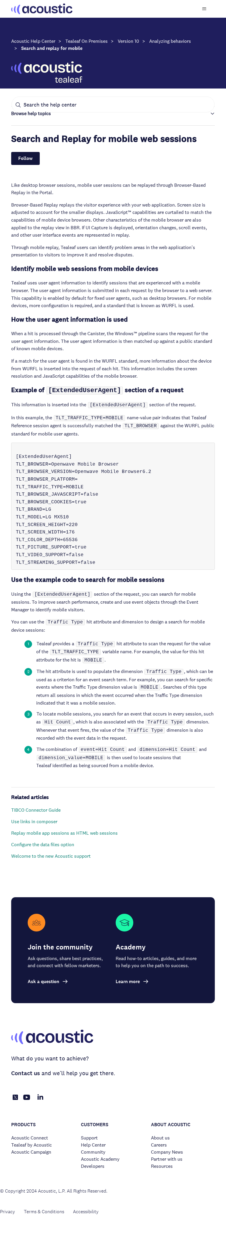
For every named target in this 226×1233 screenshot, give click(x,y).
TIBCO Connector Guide (36, 810)
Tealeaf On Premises (86, 41)
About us (160, 1138)
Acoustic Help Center (33, 41)
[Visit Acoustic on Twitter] (15, 1098)
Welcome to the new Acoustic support (51, 856)
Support (89, 1138)
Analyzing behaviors (170, 41)
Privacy (7, 1212)
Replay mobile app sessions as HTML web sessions (64, 833)
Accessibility (86, 1212)
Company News (167, 1152)
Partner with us (166, 1159)
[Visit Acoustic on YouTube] (26, 1100)
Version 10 (128, 41)
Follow (25, 158)
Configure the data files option (42, 844)
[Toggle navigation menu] (204, 9)
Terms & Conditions (44, 1212)
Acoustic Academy (100, 1159)
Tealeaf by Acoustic (31, 1145)
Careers (159, 1145)
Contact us (25, 1073)
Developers (92, 1166)
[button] (113, 114)
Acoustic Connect (29, 1138)
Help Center (93, 1145)
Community (93, 1152)
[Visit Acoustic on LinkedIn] (40, 1100)
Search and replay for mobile (51, 48)
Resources (162, 1166)
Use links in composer (34, 821)
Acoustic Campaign (31, 1152)
